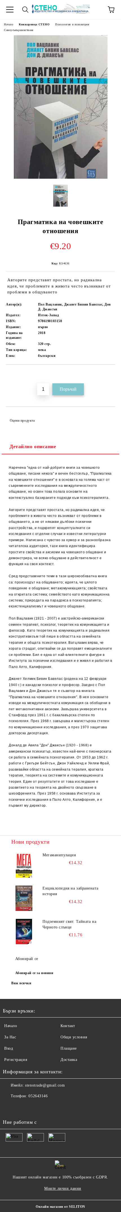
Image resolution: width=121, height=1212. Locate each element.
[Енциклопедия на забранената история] (24, 898)
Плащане (68, 1048)
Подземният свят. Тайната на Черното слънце (69, 924)
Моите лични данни (62, 1188)
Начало (8, 24)
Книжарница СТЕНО (34, 24)
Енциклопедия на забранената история (70, 891)
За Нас (10, 1037)
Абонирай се (26, 959)
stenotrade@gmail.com (45, 1085)
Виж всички (21, 983)
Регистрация (15, 1060)
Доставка (68, 1060)
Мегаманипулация (59, 855)
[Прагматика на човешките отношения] (60, 177)
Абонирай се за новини (34, 973)
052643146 (38, 1096)
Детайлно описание (33, 446)
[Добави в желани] (111, 374)
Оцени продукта (22, 421)
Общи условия (73, 1037)
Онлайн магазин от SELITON (60, 1207)
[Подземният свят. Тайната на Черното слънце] (24, 931)
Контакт (67, 1026)
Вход (8, 1048)
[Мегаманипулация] (24, 865)
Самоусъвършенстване (18, 30)
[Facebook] (10, 1107)
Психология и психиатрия (72, 24)
